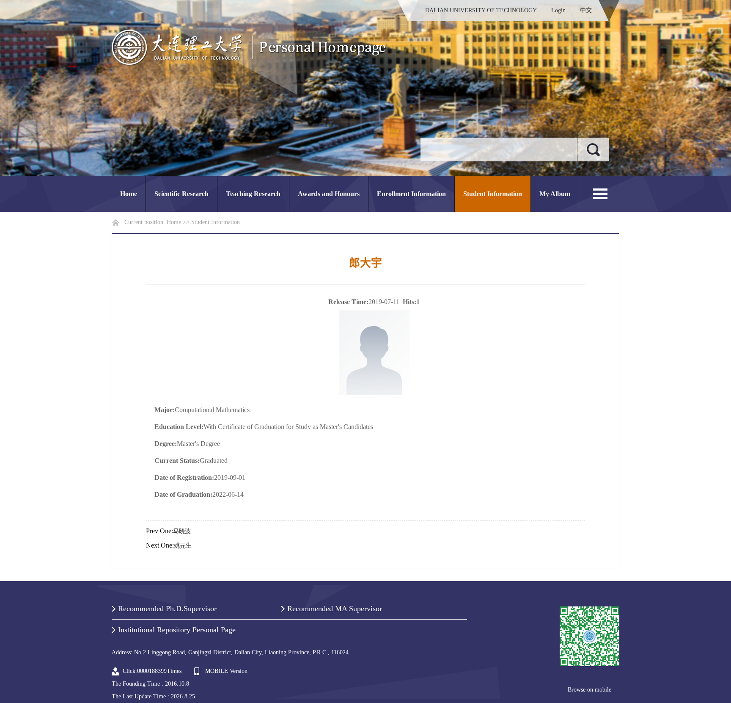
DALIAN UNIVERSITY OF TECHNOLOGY (481, 10)
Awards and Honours (329, 193)
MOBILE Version (226, 671)
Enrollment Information (411, 193)
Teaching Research (253, 193)
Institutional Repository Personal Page (177, 630)
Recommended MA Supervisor (334, 608)
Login (558, 10)
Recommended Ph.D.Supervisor (167, 608)
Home (128, 193)
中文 (586, 10)
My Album (554, 193)
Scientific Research (181, 193)
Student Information (492, 193)
